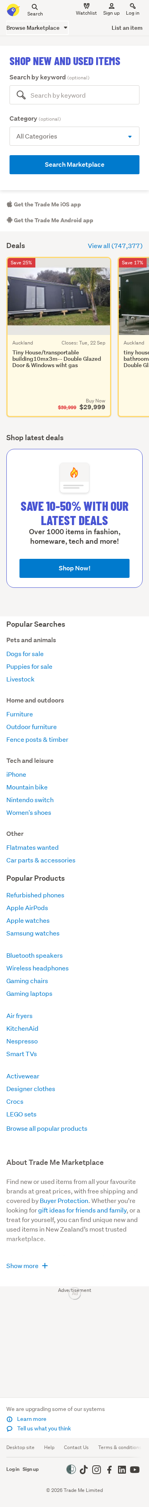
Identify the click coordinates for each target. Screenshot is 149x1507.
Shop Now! (75, 568)
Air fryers (19, 1015)
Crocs (14, 1101)
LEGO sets (21, 1114)
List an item (127, 27)
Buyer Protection (64, 1200)
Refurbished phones (35, 895)
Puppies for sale (29, 666)
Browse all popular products (46, 1128)
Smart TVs (21, 1053)
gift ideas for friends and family (82, 1210)
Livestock (20, 679)
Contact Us (76, 1447)
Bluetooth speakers (34, 955)
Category (35, 118)
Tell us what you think (43, 1428)
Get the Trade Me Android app (53, 220)
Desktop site (20, 1447)
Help (49, 1447)
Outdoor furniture (31, 726)
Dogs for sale (25, 653)
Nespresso (22, 1041)
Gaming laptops (29, 993)
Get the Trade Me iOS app (47, 204)
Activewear (22, 1076)
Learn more (31, 1418)
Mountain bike (27, 787)
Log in (132, 13)
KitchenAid (22, 1028)
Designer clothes (30, 1088)
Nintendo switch (30, 799)
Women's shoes (28, 812)
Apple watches (28, 920)
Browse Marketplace (33, 27)
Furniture (19, 714)
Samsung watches (33, 933)
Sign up (111, 13)
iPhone (16, 774)
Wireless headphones (37, 968)
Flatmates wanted (32, 847)
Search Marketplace (74, 164)
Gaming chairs (27, 980)
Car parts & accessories (40, 860)
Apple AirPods (27, 907)
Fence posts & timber (37, 739)
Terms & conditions (119, 1447)
